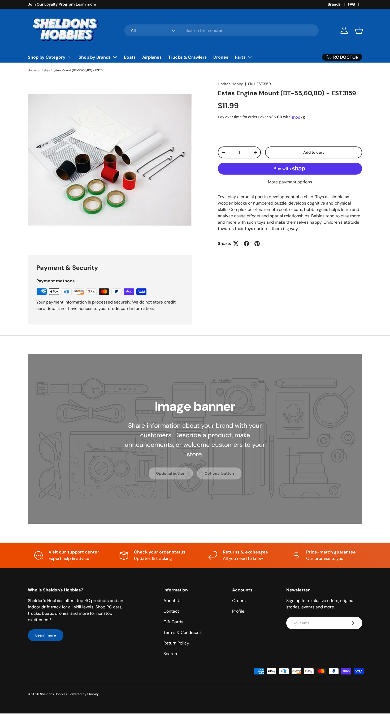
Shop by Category (47, 57)
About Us (172, 600)
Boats (130, 57)
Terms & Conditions (182, 632)
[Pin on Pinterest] (257, 243)
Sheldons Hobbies (53, 694)
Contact (171, 611)
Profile (238, 611)
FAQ (351, 4)
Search (170, 653)
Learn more (86, 4)
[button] (359, 30)
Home (32, 70)
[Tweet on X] (236, 243)
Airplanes (152, 57)
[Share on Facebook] (246, 243)
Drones (220, 57)
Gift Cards (173, 622)
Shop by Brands (95, 57)
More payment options (290, 182)
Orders (239, 600)
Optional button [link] (170, 473)
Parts (240, 57)
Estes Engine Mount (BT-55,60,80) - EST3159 (73, 70)
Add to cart (313, 152)
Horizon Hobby (230, 83)
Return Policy (176, 643)
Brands (334, 4)
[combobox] (221, 30)
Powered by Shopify (83, 694)
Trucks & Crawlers (187, 57)
